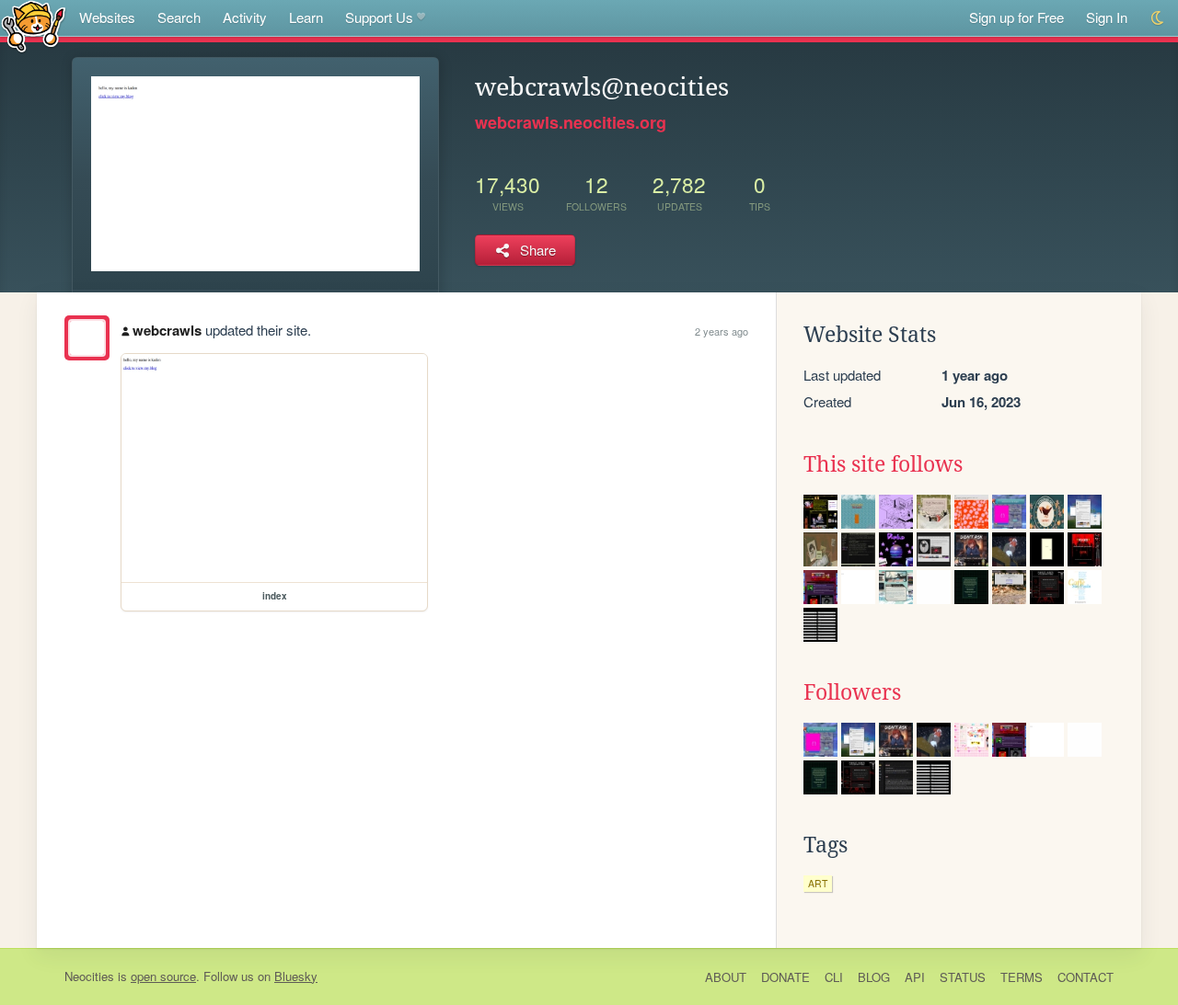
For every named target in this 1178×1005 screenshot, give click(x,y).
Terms (1021, 977)
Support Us (379, 17)
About (725, 977)
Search (179, 17)
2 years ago (721, 331)
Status (963, 977)
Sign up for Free (1016, 17)
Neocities (89, 976)
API (915, 977)
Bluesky (296, 976)
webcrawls (167, 330)
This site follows (883, 464)
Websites (107, 17)
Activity (245, 17)
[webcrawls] (87, 338)
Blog (874, 977)
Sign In (1106, 17)
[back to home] (33, 25)
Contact (1085, 977)
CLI (834, 977)
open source (163, 976)
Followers (852, 692)
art (817, 883)
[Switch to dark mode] (1158, 18)
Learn (306, 17)
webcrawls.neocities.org (570, 122)
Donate (785, 977)
